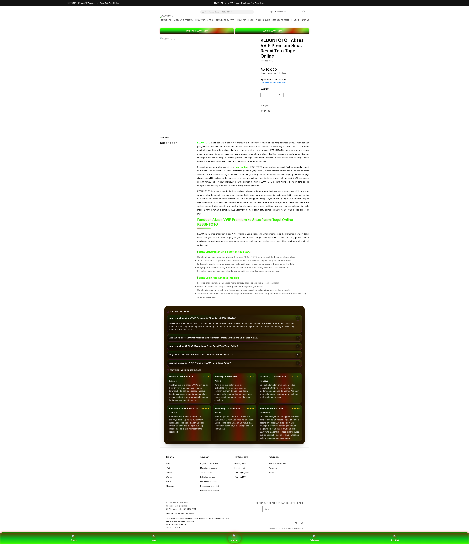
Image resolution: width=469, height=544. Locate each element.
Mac (168, 463)
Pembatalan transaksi (209, 486)
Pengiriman (273, 468)
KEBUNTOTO (204, 143)
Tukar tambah (206, 472)
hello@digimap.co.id (183, 506)
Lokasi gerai (239, 468)
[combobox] (227, 12)
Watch (169, 477)
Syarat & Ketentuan (277, 463)
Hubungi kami (240, 463)
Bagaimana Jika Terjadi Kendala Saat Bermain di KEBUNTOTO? (201, 355)
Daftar (234, 540)
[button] (165, 20)
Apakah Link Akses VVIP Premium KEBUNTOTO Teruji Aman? (200, 363)
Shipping (264, 73)
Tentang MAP (240, 477)
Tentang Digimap (241, 472)
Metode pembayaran (209, 468)
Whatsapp (314, 540)
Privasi (271, 472)
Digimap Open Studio (209, 463)
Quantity (265, 89)
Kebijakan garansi (207, 477)
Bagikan (266, 106)
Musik (168, 482)
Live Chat (395, 540)
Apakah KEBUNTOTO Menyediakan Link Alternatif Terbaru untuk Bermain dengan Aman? (213, 338)
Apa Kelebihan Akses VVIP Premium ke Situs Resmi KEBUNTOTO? (202, 318)
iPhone (169, 472)
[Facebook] (262, 111)
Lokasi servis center (209, 482)
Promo (74, 540)
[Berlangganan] (300, 509)
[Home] (171, 12)
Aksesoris (170, 486)
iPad (168, 468)
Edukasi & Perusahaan (209, 491)
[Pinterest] (269, 111)
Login (154, 540)
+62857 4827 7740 (187, 509)
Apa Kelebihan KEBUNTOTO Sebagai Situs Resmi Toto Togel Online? (203, 346)
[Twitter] (265, 111)
